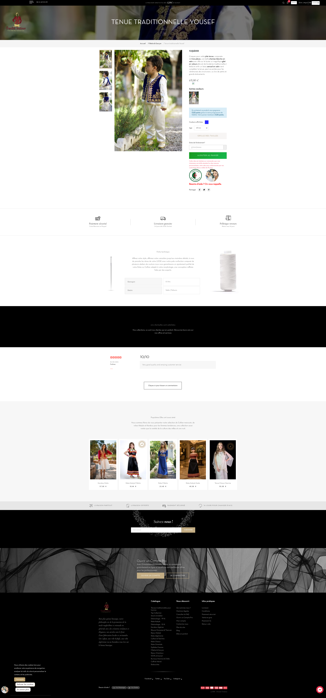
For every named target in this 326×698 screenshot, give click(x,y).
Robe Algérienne (157, 636)
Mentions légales (182, 611)
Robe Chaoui (155, 642)
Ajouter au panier (208, 155)
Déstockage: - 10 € (158, 624)
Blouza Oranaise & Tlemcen (161, 630)
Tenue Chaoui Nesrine (223, 483)
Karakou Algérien (157, 627)
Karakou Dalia (103, 483)
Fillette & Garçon (157, 650)
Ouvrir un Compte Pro (184, 617)
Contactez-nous (182, 624)
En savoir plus (23, 689)
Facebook (148, 679)
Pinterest (209, 190)
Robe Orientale (156, 644)
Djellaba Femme (157, 647)
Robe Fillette (163, 483)
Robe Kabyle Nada (193, 483)
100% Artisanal (157, 656)
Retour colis (206, 624)
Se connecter (177, 575)
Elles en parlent (182, 634)
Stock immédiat (156, 616)
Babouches (155, 664)
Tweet (204, 190)
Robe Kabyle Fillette (133, 483)
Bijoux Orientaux (157, 653)
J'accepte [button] (20, 679)
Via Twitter (134, 687)
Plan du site (180, 627)
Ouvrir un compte (150, 575)
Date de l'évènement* (197, 142)
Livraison (205, 608)
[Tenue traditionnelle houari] (194, 98)
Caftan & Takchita (158, 639)
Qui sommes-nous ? (183, 608)
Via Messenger (120, 687)
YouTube (167, 679)
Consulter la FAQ (182, 614)
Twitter (157, 679)
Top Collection (156, 613)
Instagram (176, 679)
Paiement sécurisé (208, 614)
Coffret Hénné (156, 661)
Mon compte (181, 621)
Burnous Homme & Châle (160, 659)
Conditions (206, 611)
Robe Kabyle (155, 621)
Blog (178, 630)
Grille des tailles (208, 136)
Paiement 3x (206, 621)
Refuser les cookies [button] (25, 684)
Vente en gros (207, 617)
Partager (199, 190)
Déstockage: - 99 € (158, 619)
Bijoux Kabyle (156, 633)
